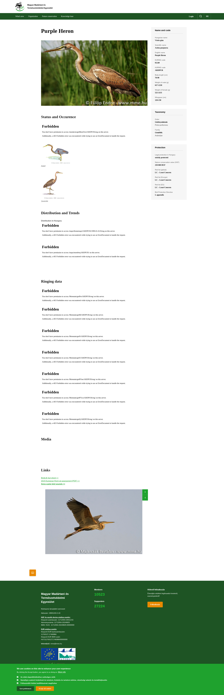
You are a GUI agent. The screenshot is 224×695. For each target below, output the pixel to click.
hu (207, 16)
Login (191, 16)
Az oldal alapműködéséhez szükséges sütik (38, 677)
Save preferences (25, 688)
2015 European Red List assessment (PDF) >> (60, 481)
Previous (145, 498)
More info (62, 672)
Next (145, 492)
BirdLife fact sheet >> (49, 478)
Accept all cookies (45, 688)
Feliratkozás (155, 604)
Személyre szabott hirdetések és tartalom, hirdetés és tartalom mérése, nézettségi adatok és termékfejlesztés (64, 680)
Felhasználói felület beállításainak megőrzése (39, 683)
